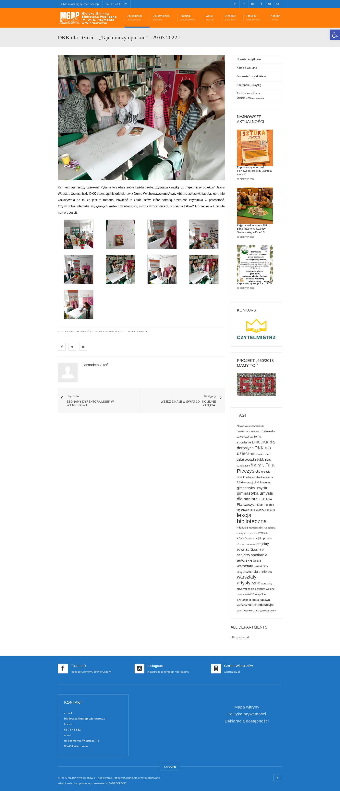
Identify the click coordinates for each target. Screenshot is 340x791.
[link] (335, 35)
